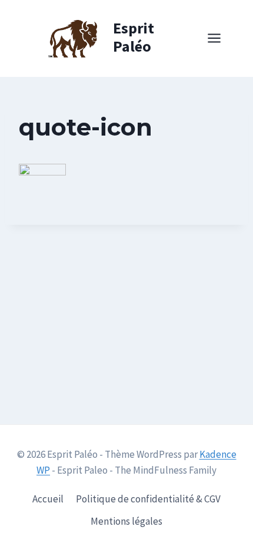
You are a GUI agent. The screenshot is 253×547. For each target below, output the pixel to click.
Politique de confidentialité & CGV (148, 498)
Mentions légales (126, 521)
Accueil (48, 498)
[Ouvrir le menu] (220, 38)
